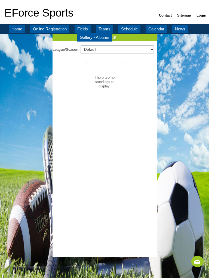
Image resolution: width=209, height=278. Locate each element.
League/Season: (67, 50)
